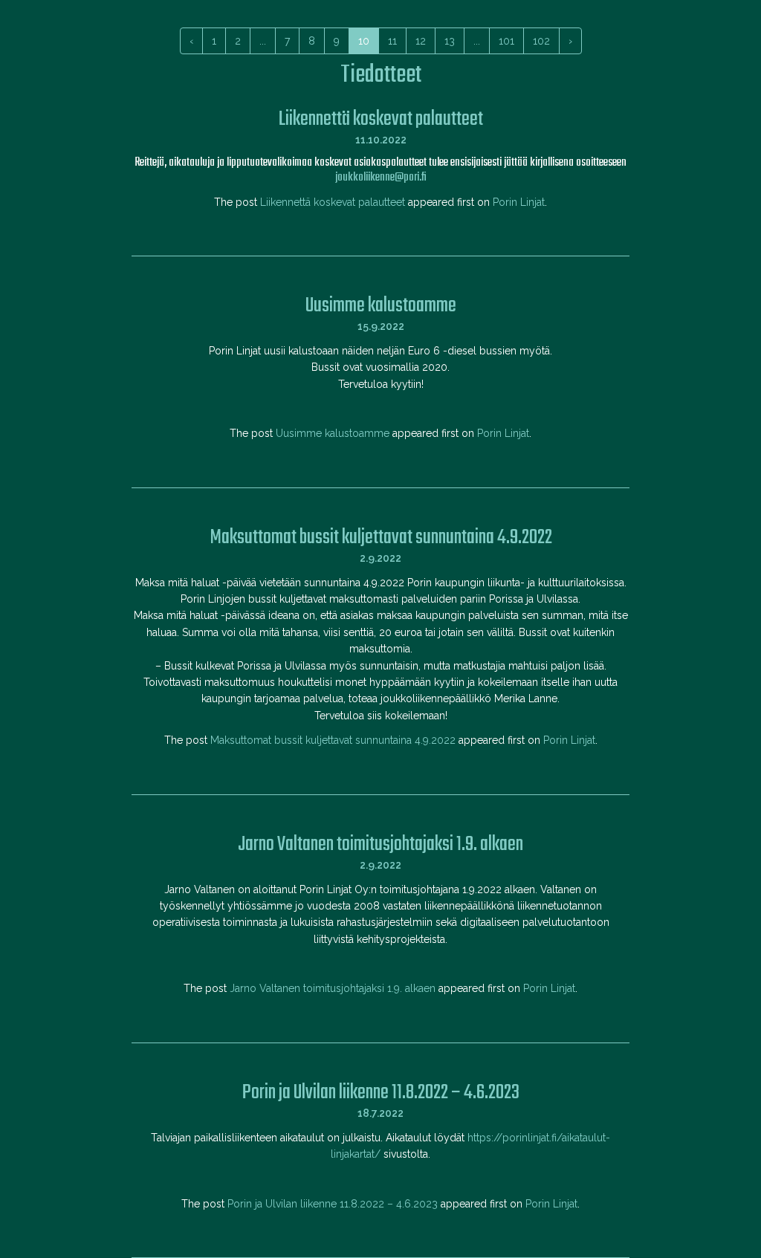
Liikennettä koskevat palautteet (332, 202)
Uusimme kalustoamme (332, 433)
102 (541, 41)
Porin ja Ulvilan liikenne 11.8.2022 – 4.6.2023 (332, 1204)
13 (449, 41)
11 (392, 41)
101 (506, 41)
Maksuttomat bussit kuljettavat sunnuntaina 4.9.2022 (333, 740)
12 (420, 41)
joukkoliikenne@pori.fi (381, 177)
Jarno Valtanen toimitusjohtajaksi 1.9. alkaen (332, 988)
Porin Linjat (519, 202)
